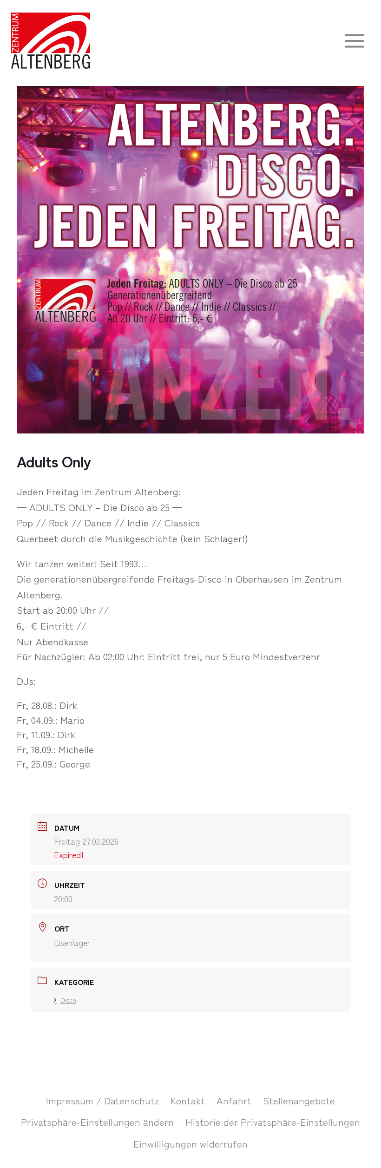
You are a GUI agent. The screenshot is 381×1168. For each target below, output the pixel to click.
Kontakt (188, 1100)
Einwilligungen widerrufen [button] (190, 1143)
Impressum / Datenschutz (102, 1100)
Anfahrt (234, 1100)
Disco (68, 999)
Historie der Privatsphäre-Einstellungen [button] (272, 1122)
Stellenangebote (299, 1100)
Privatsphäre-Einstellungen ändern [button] (97, 1122)
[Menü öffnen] (354, 40)
